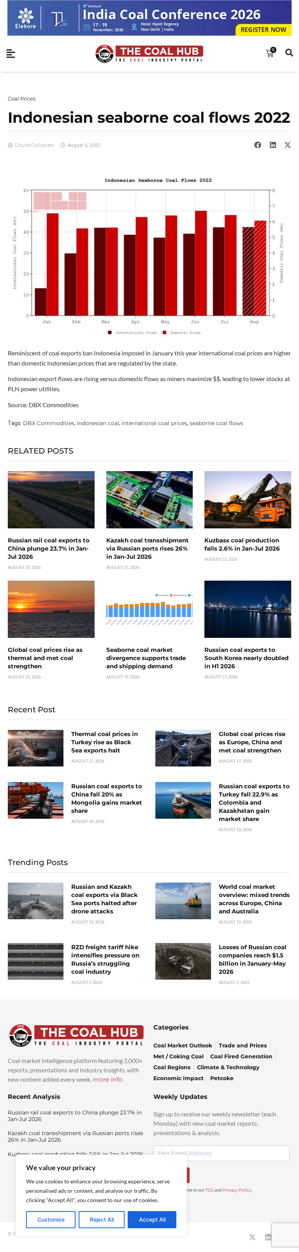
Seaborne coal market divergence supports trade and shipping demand (146, 658)
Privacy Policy (237, 1190)
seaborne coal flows (216, 423)
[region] (101, 1195)
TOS (209, 1190)
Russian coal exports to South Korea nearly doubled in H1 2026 (246, 658)
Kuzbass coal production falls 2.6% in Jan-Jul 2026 (75, 1154)
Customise (51, 1219)
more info (108, 1079)
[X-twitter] (252, 1237)
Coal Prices (21, 98)
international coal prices (154, 423)
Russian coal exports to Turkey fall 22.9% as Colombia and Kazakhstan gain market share (254, 802)
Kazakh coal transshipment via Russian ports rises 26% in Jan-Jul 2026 (147, 548)
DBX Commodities (48, 423)
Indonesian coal (98, 423)
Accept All (152, 1219)
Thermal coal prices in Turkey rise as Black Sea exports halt (104, 742)
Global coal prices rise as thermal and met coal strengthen (45, 658)
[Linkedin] (268, 1237)
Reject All (102, 1219)
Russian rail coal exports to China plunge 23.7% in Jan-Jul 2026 (49, 548)
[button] (257, 145)
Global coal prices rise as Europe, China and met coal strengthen (252, 742)
